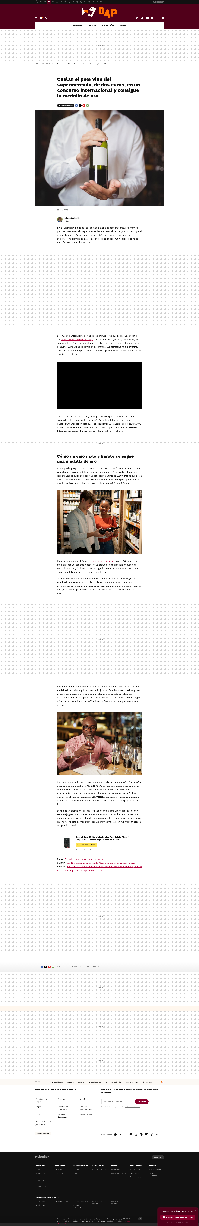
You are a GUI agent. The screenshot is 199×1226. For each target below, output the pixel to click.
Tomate (76, 64)
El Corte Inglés (95, 64)
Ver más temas (43, 1134)
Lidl (52, 64)
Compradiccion (136, 1177)
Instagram (152, 18)
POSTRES (77, 25)
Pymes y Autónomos (153, 1174)
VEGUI (123, 25)
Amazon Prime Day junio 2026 (44, 1123)
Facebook (158, 18)
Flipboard (83, 105)
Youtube (147, 18)
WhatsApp (137, 18)
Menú (36, 18)
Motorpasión (116, 1169)
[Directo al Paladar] (99, 12)
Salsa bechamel (147, 1082)
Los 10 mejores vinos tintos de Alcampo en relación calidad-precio (101, 862)
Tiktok (142, 18)
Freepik (69, 859)
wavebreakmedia (83, 859)
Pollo (38, 1114)
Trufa (84, 64)
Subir (156, 1157)
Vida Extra (59, 1173)
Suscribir (142, 1101)
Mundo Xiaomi (41, 1186)
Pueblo (68, 64)
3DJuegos (58, 1169)
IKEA (105, 64)
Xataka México (41, 1201)
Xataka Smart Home (41, 1182)
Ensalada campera (96, 1082)
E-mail (163, 18)
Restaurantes (86, 1114)
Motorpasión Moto (118, 1173)
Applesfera (40, 1177)
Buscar (46, 18)
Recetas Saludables (63, 1115)
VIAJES (92, 25)
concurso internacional (102, 561)
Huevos (83, 1122)
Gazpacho (71, 1082)
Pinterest (141, 1134)
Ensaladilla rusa (58, 1082)
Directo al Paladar (99, 1169)
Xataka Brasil (41, 1205)
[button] (72, 218)
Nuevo (41, 18)
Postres (61, 1099)
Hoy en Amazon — (86, 845)
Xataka (38, 1169)
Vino (67, 967)
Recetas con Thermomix (41, 1100)
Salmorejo (82, 1082)
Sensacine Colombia (77, 1206)
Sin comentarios (67, 105)
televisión (97, 967)
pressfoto (99, 859)
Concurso (85, 967)
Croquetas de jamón (113, 1082)
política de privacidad (132, 1107)
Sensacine (77, 1169)
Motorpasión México (116, 1202)
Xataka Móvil (41, 1173)
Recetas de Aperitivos (63, 1108)
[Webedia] (42, 1156)
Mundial (59, 64)
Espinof (76, 1173)
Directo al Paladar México (99, 1202)
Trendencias (135, 1169)
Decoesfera (134, 1173)
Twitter (80, 105)
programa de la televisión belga (77, 339)
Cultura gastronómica (86, 1108)
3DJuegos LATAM (61, 1201)
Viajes (38, 1107)
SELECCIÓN (108, 25)
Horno (60, 1122)
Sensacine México (80, 1201)
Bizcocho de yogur (131, 1082)
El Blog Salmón (155, 1169)
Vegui (82, 1099)
